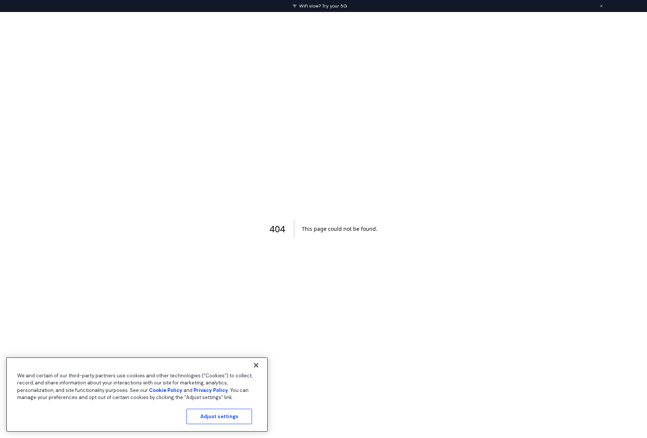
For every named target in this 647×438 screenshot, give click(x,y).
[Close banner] (601, 6)
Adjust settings (219, 416)
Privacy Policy (211, 390)
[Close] (256, 365)
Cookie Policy (165, 390)
